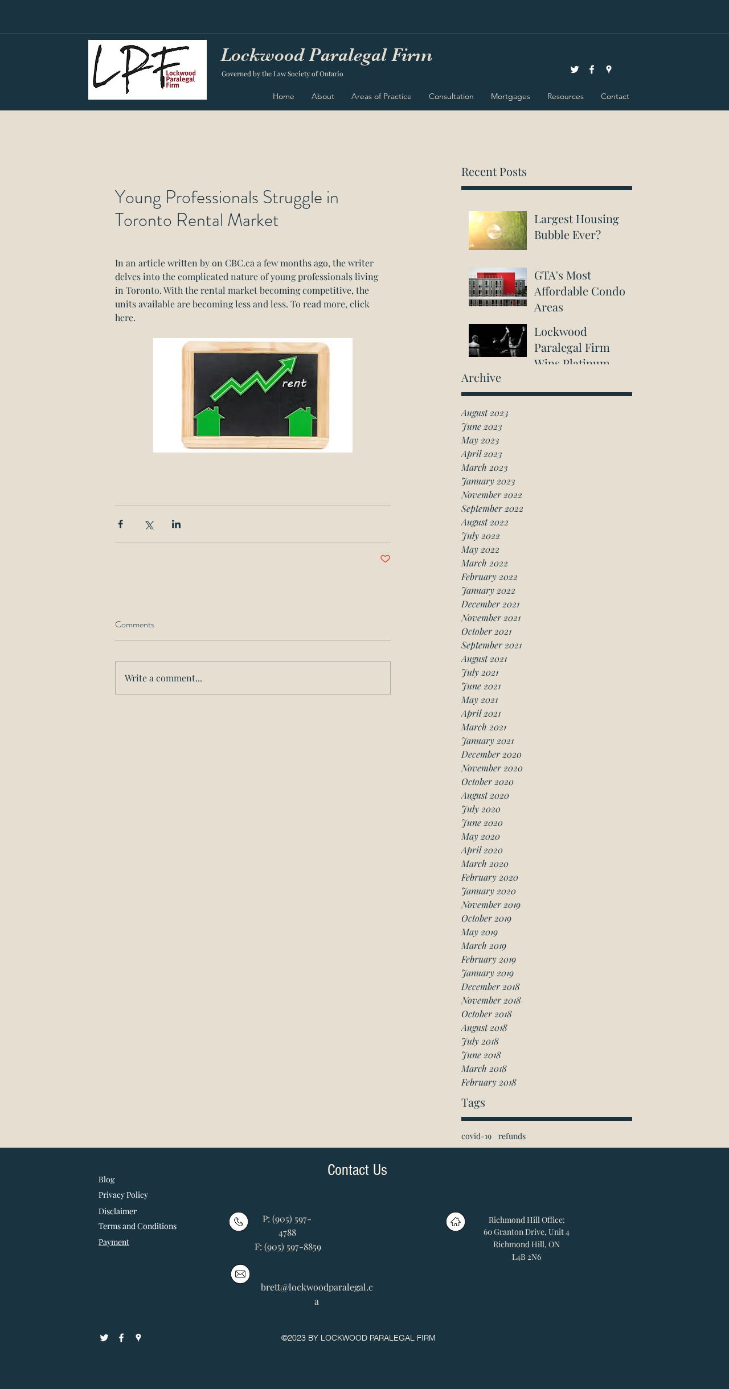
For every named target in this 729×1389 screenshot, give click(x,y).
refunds (512, 1136)
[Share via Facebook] (120, 524)
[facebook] (591, 69)
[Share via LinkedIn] (176, 524)
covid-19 (476, 1136)
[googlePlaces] (609, 69)
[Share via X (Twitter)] (148, 524)
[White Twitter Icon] (574, 69)
